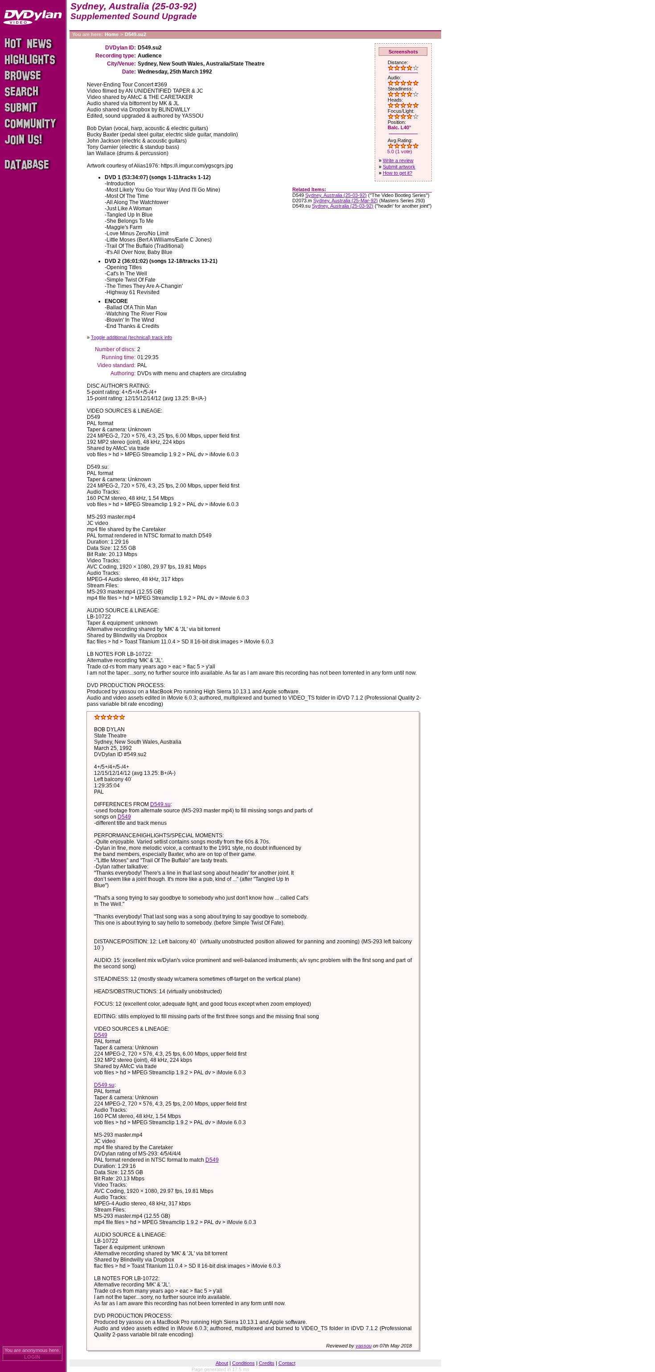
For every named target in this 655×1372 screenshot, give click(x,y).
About (222, 1363)
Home (112, 34)
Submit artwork (399, 166)
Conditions (243, 1363)
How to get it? (397, 173)
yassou (364, 1345)
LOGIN (32, 1357)
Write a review (398, 160)
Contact (286, 1363)
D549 (124, 817)
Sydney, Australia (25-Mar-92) (345, 200)
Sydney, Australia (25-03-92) (336, 195)
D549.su (160, 804)
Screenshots (403, 51)
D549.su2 (135, 34)
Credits (266, 1363)
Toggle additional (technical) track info (131, 337)
